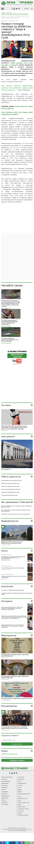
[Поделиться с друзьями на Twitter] (7, 842)
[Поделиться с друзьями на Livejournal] (12, 842)
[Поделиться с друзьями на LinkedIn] (17, 842)
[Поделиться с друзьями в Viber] (21, 842)
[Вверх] (31, 842)
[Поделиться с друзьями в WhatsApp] (26, 842)
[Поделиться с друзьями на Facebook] (2, 842)
